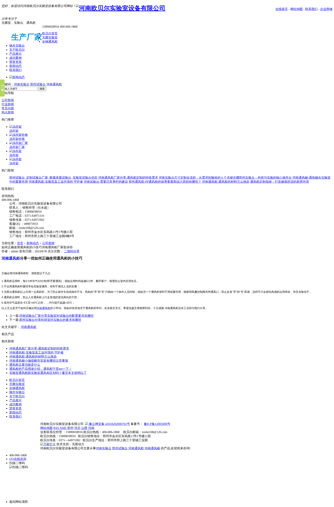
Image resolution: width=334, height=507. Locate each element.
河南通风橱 (152, 448)
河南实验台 (21, 84)
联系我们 (311, 9)
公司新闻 (8, 100)
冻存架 (14, 130)
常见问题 (8, 108)
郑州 (70, 428)
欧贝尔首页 (50, 33)
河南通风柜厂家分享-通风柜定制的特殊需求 (128, 177)
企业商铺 (326, 9)
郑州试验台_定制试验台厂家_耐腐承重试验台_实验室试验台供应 (53, 177)
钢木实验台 (17, 45)
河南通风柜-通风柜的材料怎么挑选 (225, 181)
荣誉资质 (15, 61)
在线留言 (281, 9)
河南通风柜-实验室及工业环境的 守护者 (56, 181)
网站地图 (296, 9)
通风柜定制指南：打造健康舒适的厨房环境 (279, 181)
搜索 (42, 88)
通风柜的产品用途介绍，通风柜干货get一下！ (40, 368)
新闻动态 (15, 66)
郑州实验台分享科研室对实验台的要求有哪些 (50, 319)
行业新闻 (8, 104)
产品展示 (15, 53)
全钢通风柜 (50, 41)
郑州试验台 (38, 84)
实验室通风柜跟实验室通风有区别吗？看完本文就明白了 (48, 372)
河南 (91, 428)
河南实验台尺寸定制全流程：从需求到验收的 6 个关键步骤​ (199, 177)
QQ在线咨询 (17, 459)
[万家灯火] (48, 444)
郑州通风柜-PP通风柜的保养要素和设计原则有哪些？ (165, 181)
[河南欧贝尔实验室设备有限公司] (120, 8)
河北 (77, 428)
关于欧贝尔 (17, 49)
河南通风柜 (54, 84)
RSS (56, 428)
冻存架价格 (17, 138)
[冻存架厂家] (18, 143)
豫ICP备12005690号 (157, 424)
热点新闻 (8, 112)
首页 (20, 243)
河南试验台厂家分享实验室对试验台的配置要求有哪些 (56, 315)
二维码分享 (71, 251)
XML (63, 428)
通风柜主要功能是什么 (24, 364)
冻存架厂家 (17, 147)
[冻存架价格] (18, 134)
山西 (84, 428)
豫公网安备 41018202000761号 (109, 424)
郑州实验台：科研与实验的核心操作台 (265, 177)
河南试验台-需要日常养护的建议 (106, 181)
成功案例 (15, 57)
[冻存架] (15, 126)
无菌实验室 (50, 37)
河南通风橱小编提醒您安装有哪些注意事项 (38, 360)
